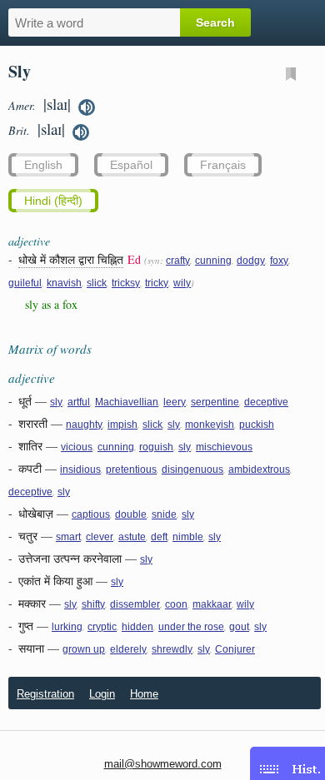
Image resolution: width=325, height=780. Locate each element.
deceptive (266, 402)
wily (182, 283)
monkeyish (209, 424)
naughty (84, 424)
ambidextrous (259, 469)
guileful (25, 283)
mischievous (224, 447)
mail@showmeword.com (163, 764)
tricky (156, 283)
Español (131, 164)
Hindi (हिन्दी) (53, 200)
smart (68, 537)
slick (97, 283)
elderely (128, 649)
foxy (279, 260)
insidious (80, 469)
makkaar (212, 604)
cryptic (102, 627)
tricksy (126, 283)
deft (159, 537)
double (131, 514)
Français (223, 164)
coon (176, 604)
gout (239, 627)
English (43, 164)
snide (164, 514)
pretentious (131, 469)
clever (99, 537)
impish (123, 424)
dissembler (135, 604)
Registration (45, 694)
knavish (64, 283)
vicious (76, 447)
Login (102, 694)
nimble (187, 537)
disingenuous (192, 469)
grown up (83, 649)
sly (56, 402)
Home (144, 694)
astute (132, 537)
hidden (137, 627)
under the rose (191, 627)
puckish (256, 424)
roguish (156, 447)
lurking (67, 627)
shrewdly (172, 649)
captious (91, 514)
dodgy (251, 260)
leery (174, 402)
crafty (178, 260)
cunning (213, 260)
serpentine (215, 402)
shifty (93, 604)
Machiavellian (126, 402)
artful (79, 402)
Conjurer (235, 649)
